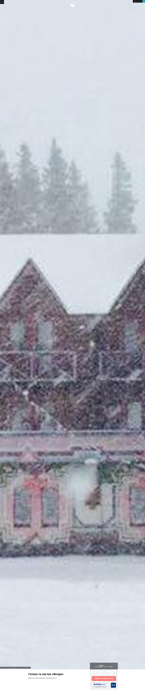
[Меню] (2, 2)
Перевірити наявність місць (103, 678)
